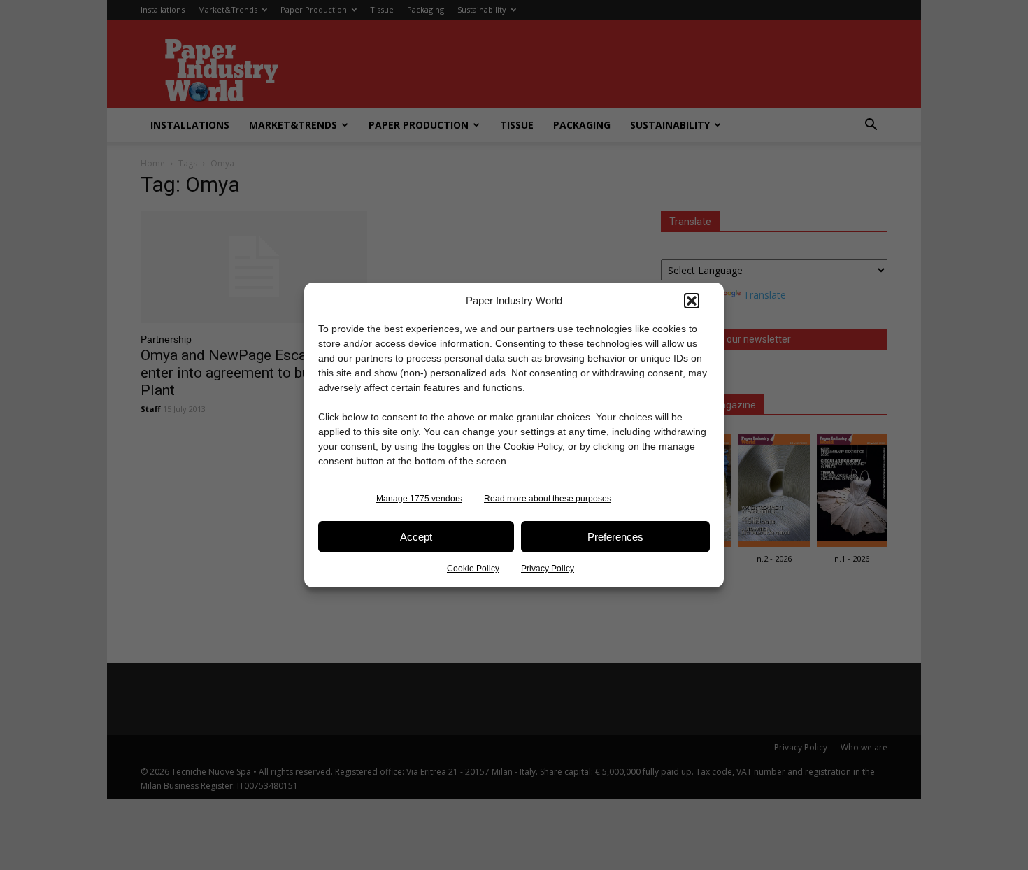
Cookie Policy (473, 568)
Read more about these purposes (547, 499)
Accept (416, 537)
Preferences (615, 537)
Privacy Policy (547, 568)
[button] (692, 301)
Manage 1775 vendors (419, 499)
